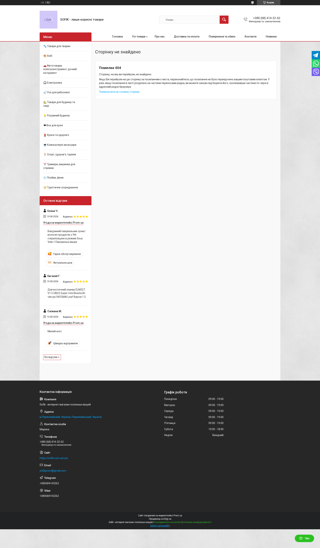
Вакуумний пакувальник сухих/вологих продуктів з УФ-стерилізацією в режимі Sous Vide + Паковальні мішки (67, 237)
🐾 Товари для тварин (56, 46)
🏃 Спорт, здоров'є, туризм (59, 154)
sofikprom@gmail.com (53, 470)
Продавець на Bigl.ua (160, 519)
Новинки (271, 36)
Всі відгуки (50, 357)
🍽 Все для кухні (53, 125)
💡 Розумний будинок (56, 115)
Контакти (250, 36)
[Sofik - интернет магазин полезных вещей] (48, 20)
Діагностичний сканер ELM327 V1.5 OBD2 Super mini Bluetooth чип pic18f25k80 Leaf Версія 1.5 (67, 293)
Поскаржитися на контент (167, 522)
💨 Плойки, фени (53, 177)
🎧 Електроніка (52, 82)
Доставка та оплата (186, 36)
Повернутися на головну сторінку (119, 91)
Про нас (160, 36)
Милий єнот (55, 331)
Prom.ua (178, 515)
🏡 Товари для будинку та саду (59, 104)
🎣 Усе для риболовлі (56, 92)
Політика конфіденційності (197, 522)
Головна (117, 36)
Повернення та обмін (222, 36)
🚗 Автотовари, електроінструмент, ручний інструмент (60, 69)
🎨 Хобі (47, 55)
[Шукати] (224, 20)
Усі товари (138, 36)
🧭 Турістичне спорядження (60, 187)
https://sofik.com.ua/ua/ (54, 458)
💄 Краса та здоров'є (56, 134)
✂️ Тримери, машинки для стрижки (59, 166)
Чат (307, 538)
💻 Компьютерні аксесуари (59, 144)
